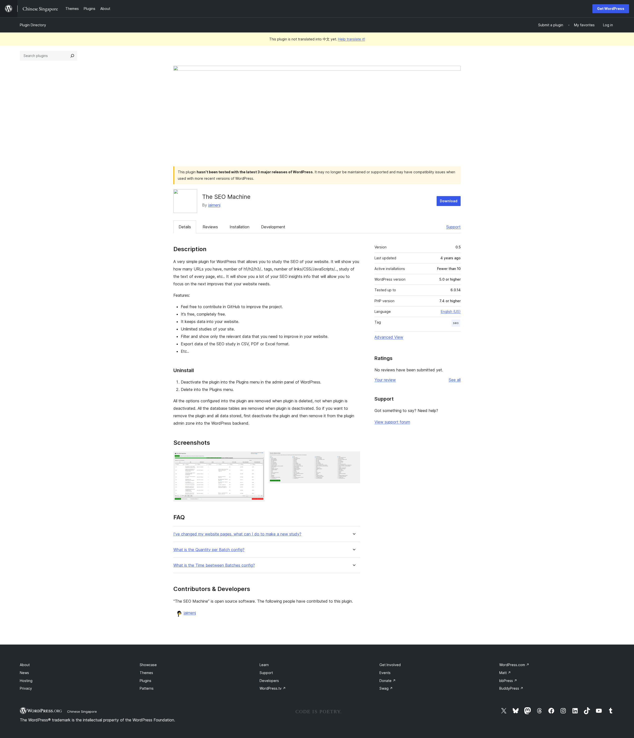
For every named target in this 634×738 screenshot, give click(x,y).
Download (448, 201)
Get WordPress (610, 8)
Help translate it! (351, 39)
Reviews (210, 226)
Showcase (148, 665)
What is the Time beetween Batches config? (214, 565)
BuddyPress (511, 688)
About (25, 665)
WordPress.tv (273, 688)
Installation (239, 226)
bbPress (508, 681)
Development (273, 226)
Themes (146, 673)
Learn (264, 665)
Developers (269, 681)
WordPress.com (514, 665)
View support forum (392, 421)
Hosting (26, 681)
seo (456, 323)
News (24, 673)
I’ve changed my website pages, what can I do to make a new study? (237, 534)
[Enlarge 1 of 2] (258, 458)
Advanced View (388, 337)
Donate (387, 681)
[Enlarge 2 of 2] (353, 458)
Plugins (145, 681)
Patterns (147, 688)
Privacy (26, 688)
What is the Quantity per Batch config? (208, 549)
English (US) (451, 311)
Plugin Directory (33, 25)
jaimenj (214, 205)
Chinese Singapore (82, 711)
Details (185, 226)
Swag (386, 688)
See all (455, 379)
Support (453, 226)
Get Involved (390, 665)
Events (385, 673)
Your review (385, 379)
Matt (505, 673)
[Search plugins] (72, 56)
